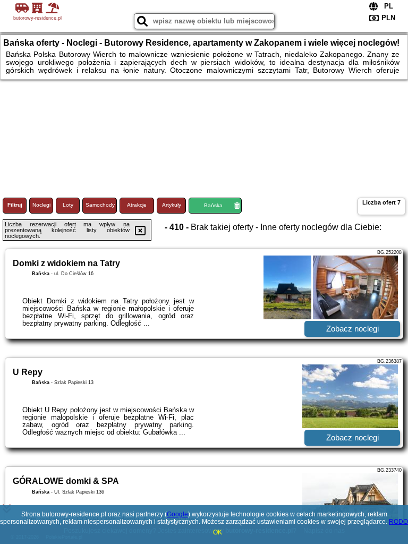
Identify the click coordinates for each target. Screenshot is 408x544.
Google (177, 514)
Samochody (100, 205)
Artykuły (171, 205)
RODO (398, 521)
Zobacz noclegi (352, 328)
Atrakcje (137, 205)
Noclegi (41, 205)
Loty (68, 205)
